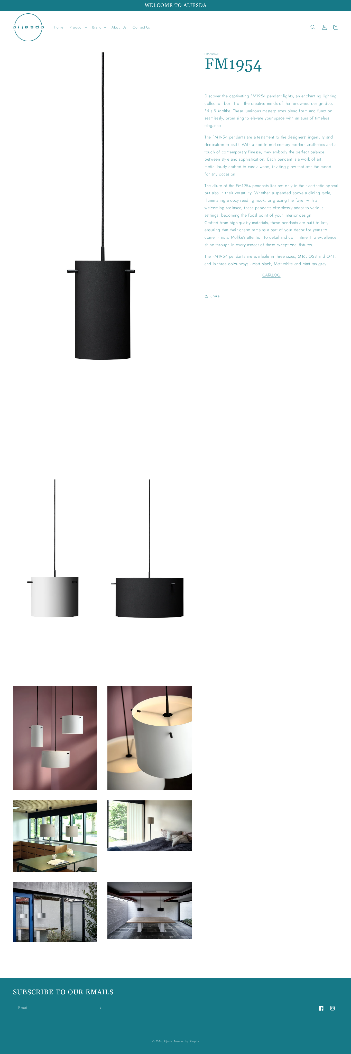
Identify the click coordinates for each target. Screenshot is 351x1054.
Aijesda (168, 1041)
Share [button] (214, 296)
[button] (78, 27)
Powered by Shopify (186, 1041)
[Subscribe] (99, 1008)
